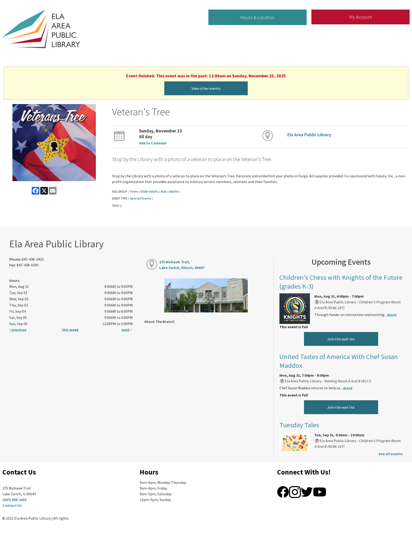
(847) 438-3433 (14, 499)
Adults (173, 191)
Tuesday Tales (299, 425)
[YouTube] (319, 491)
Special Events (140, 198)
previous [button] (18, 329)
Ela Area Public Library (309, 134)
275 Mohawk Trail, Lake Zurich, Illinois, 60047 (181, 264)
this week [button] (70, 329)
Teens (134, 191)
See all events (390, 453)
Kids (164, 191)
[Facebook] (283, 491)
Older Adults (149, 191)
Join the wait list (341, 339)
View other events (206, 88)
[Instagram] (295, 491)
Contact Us (12, 505)
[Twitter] (307, 491)
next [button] (126, 329)
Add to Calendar (153, 143)
